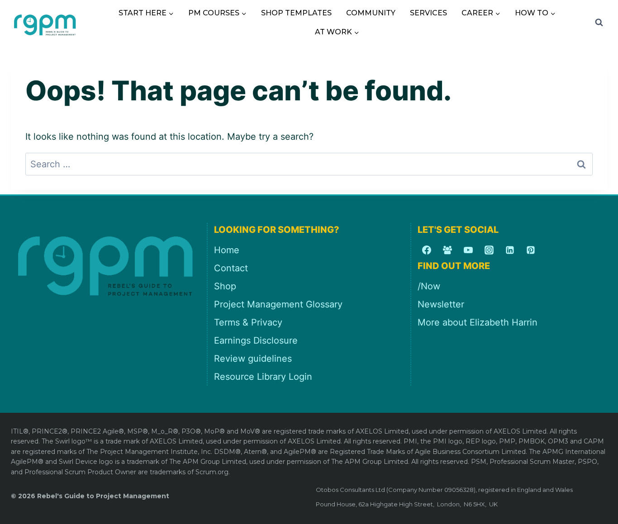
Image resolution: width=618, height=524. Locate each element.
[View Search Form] (599, 22)
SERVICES (428, 13)
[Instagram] (489, 250)
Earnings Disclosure (256, 340)
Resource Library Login (263, 376)
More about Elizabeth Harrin (477, 322)
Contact (231, 268)
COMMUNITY (370, 13)
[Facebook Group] (447, 250)
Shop (225, 286)
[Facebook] (427, 250)
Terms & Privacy (248, 322)
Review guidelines (253, 358)
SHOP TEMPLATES (296, 13)
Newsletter (441, 304)
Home (226, 250)
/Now (429, 286)
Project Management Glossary (278, 304)
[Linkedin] (510, 250)
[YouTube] (468, 250)
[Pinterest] (531, 250)
